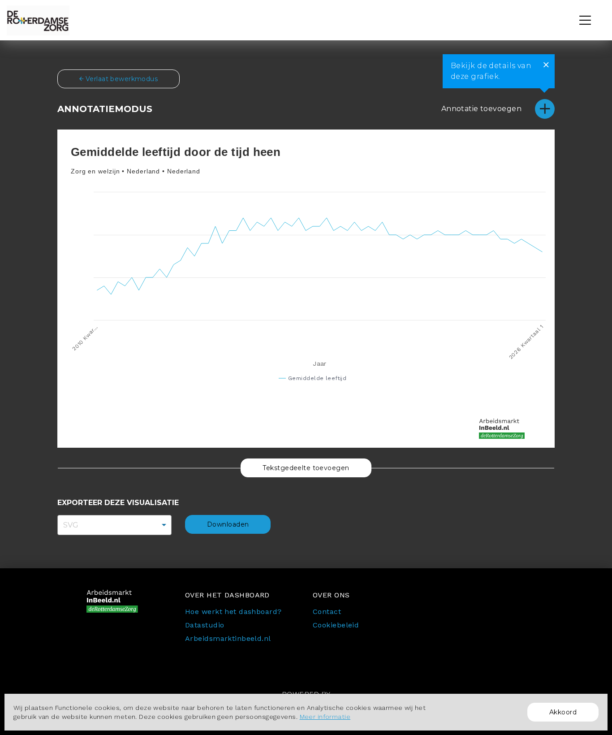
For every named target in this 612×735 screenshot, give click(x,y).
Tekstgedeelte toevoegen (306, 468)
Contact (327, 611)
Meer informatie (325, 716)
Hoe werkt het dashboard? (233, 611)
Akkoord (563, 712)
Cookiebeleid (336, 625)
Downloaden (228, 524)
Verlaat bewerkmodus (120, 79)
